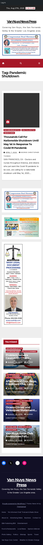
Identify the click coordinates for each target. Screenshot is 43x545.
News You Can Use (28, 374)
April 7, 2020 (11, 152)
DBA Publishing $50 (9, 523)
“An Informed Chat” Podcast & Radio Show (23, 512)
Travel (36, 534)
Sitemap (23, 534)
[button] (21, 63)
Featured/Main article (12, 130)
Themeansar (21, 507)
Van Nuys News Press (21, 21)
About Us (5, 518)
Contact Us (37, 518)
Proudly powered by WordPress (13, 504)
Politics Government (29, 351)
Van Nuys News (9, 133)
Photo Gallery (6, 534)
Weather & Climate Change (29, 540)
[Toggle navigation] (39, 63)
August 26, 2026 (15, 362)
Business (27, 518)
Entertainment (22, 523)
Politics (15, 534)
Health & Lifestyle (28, 130)
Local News (22, 529)
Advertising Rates (16, 518)
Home (4, 512)
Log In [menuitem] (3, 3)
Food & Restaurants (9, 529)
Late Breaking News (13, 351)
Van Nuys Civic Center (10, 540)
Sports (30, 534)
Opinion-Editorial (34, 529)
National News (27, 401)
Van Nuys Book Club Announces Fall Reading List (19, 436)
